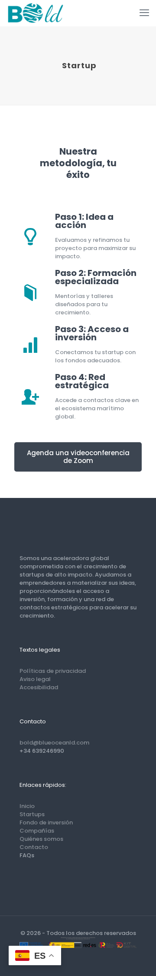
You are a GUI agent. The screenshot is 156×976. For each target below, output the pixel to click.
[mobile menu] (144, 13)
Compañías (37, 831)
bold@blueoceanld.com (54, 742)
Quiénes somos (41, 839)
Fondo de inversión (46, 822)
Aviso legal (35, 679)
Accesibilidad (39, 687)
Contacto (34, 847)
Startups (32, 814)
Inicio (27, 806)
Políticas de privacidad (53, 671)
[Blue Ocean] (35, 13)
